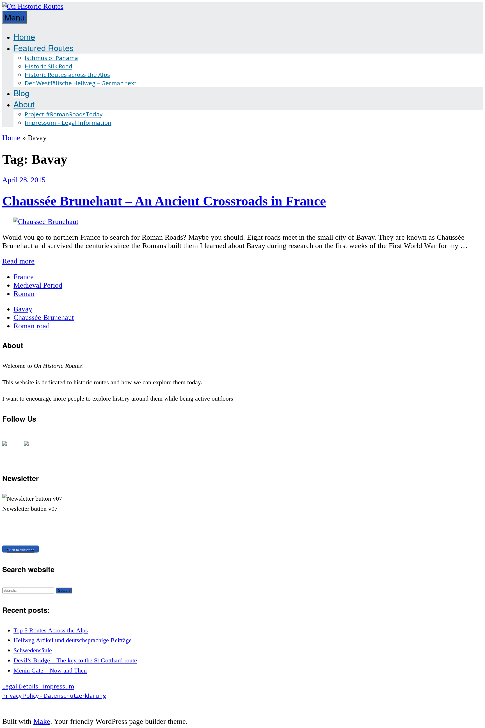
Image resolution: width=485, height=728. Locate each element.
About (24, 104)
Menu (14, 17)
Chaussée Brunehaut (43, 317)
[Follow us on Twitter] (31, 448)
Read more (18, 261)
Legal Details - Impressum (38, 686)
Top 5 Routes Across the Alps (50, 630)
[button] (64, 590)
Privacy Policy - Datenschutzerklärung (54, 695)
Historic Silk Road (48, 66)
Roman (24, 294)
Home (24, 36)
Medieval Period (37, 285)
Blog (21, 92)
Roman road (31, 326)
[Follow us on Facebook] (9, 448)
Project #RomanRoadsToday (63, 114)
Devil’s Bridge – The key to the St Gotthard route (75, 660)
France (23, 277)
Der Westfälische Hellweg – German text (81, 83)
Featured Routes (43, 47)
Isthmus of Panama (51, 58)
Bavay (22, 309)
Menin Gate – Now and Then (50, 670)
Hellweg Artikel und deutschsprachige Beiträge (72, 640)
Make (41, 721)
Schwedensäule (32, 650)
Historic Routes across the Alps (67, 74)
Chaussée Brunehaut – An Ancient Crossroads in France (164, 200)
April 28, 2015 (23, 180)
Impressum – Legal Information (68, 122)
